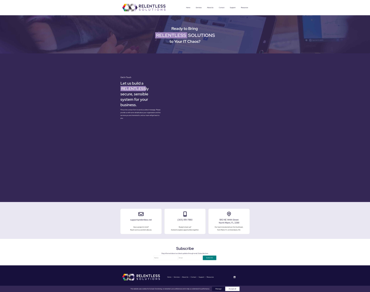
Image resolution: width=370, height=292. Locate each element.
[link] (141, 273)
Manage (218, 289)
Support (201, 277)
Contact (193, 277)
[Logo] (143, 7)
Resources (210, 277)
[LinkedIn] (234, 277)
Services (177, 277)
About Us (185, 277)
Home (169, 277)
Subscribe (209, 258)
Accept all (232, 289)
